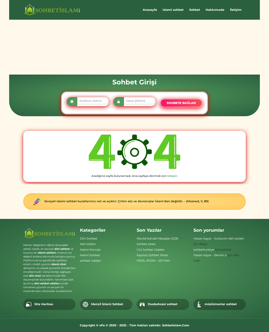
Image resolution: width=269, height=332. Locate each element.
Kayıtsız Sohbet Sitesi (152, 255)
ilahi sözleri (88, 244)
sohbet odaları (90, 260)
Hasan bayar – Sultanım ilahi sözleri (218, 238)
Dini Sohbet (88, 238)
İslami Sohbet (90, 255)
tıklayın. (172, 176)
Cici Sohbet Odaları (151, 249)
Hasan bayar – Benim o (210, 255)
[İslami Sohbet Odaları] (52, 10)
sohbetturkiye (203, 249)
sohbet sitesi (146, 244)
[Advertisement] (134, 47)
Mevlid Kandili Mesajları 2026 (157, 238)
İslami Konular (90, 249)
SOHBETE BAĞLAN (181, 103)
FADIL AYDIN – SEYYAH (153, 260)
